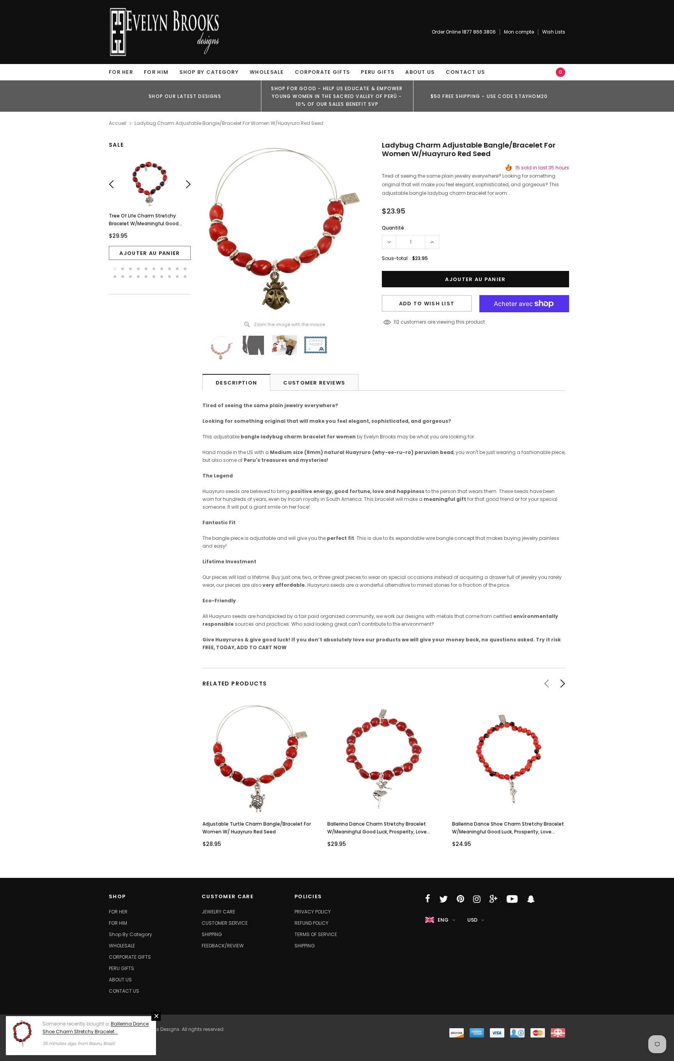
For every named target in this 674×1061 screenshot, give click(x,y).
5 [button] (146, 268)
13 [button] (130, 276)
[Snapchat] (531, 899)
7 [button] (161, 268)
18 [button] (169, 276)
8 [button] (169, 268)
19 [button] (177, 276)
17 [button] (161, 276)
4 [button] (138, 268)
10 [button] (185, 268)
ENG (443, 920)
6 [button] (154, 268)
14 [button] (138, 276)
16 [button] (154, 276)
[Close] (156, 1016)
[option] (185, 96)
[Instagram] (477, 899)
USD (472, 920)
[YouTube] (512, 899)
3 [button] (130, 268)
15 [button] (146, 276)
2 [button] (122, 268)
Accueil (117, 123)
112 (396, 322)
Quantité (393, 227)
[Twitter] (443, 899)
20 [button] (185, 276)
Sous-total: (395, 258)
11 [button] (115, 276)
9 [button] (177, 268)
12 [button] (122, 276)
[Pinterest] (460, 899)
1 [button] (115, 268)
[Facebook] (427, 899)
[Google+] (493, 899)
